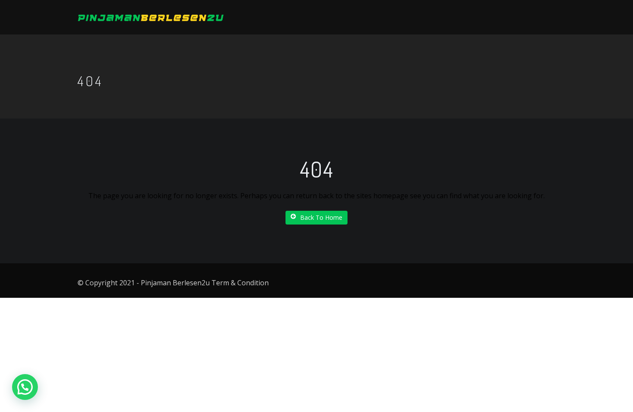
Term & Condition (240, 282)
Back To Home (321, 217)
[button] (25, 387)
